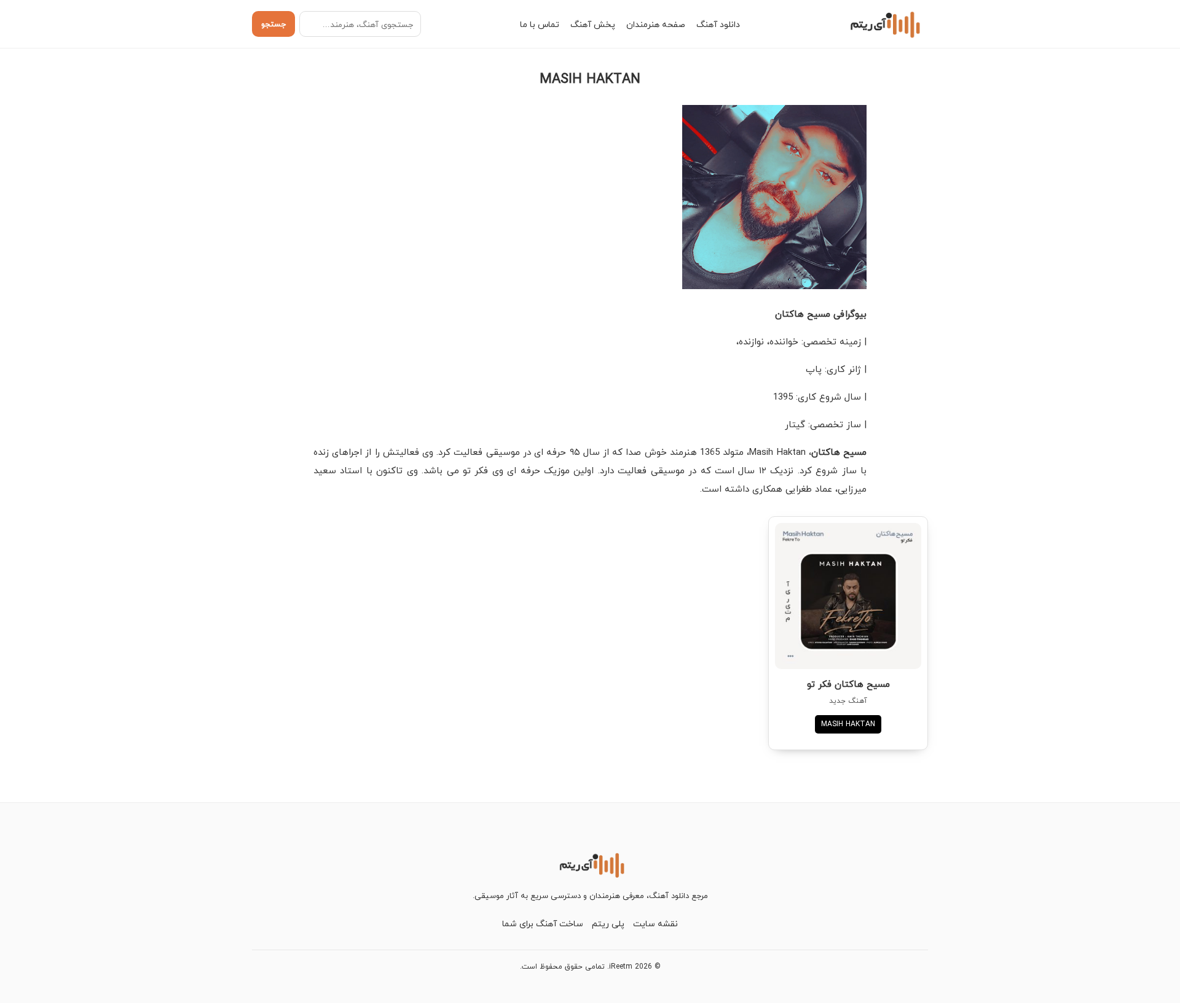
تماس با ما (539, 24)
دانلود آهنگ (718, 24)
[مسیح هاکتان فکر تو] (848, 596)
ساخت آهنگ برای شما (542, 923)
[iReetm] (883, 24)
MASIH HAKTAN (848, 724)
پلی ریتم (608, 923)
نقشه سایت (655, 923)
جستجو (273, 24)
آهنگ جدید (848, 700)
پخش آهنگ (592, 24)
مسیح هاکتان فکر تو (848, 684)
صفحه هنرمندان (655, 24)
